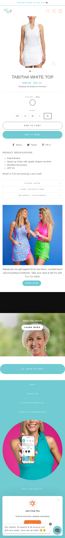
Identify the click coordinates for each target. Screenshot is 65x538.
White (32, 102)
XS (17, 116)
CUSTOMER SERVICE (32, 403)
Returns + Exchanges (32, 195)
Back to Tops (35, 369)
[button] (57, 530)
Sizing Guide (32, 183)
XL (47, 116)
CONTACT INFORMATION (32, 412)
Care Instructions (32, 189)
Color (32, 97)
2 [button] (33, 71)
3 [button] (35, 71)
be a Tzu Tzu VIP (32, 489)
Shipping (22, 86)
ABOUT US (32, 394)
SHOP (32, 384)
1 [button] (30, 71)
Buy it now (32, 135)
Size (32, 110)
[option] (32, 3)
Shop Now (31, 283)
